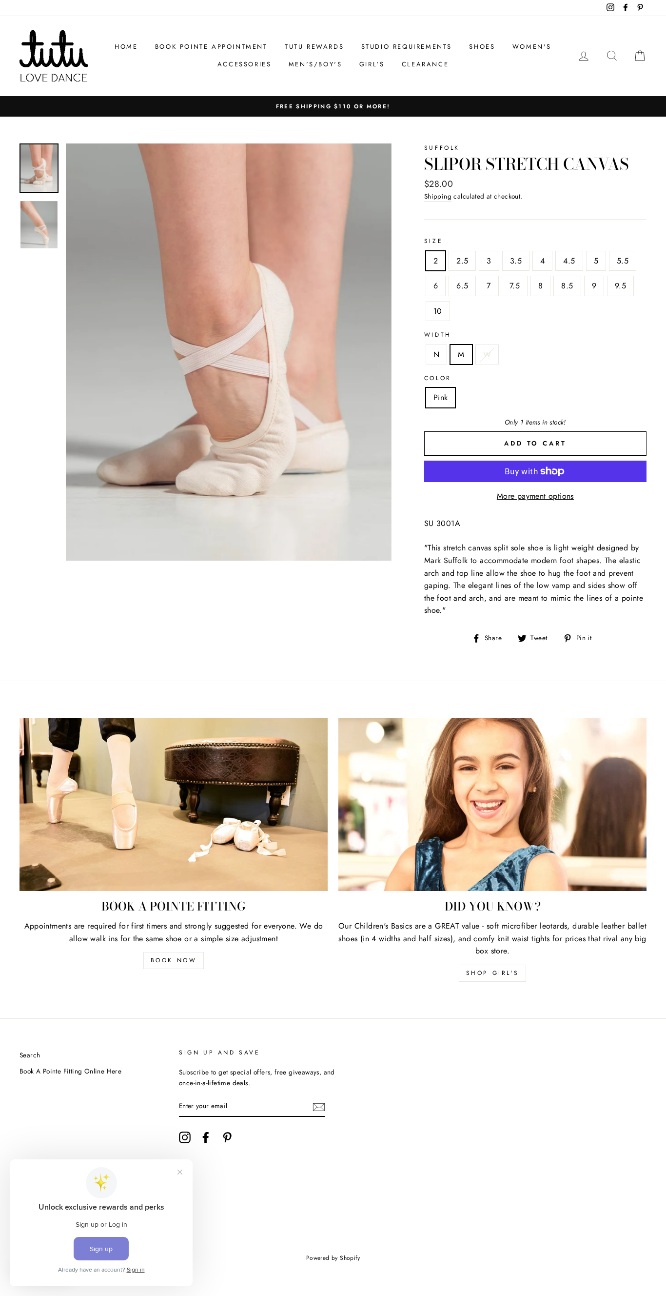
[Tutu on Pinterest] (227, 1137)
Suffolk (442, 147)
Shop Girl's (492, 973)
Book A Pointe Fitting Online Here (70, 1071)
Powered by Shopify (333, 1258)
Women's (531, 46)
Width (437, 334)
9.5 (620, 285)
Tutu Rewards (314, 46)
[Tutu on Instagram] (185, 1137)
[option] (229, 352)
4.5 (569, 260)
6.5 (462, 285)
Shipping (437, 196)
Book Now (174, 960)
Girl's (372, 64)
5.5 (622, 260)
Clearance (425, 64)
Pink (440, 397)
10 (437, 311)
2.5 (462, 260)
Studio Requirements (406, 46)
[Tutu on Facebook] (206, 1137)
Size (433, 241)
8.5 (567, 285)
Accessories (244, 64)
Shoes (482, 46)
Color (437, 378)
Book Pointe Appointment (211, 46)
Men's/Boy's (315, 64)
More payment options (535, 496)
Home (126, 46)
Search (30, 1055)
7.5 (514, 285)
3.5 (516, 260)
